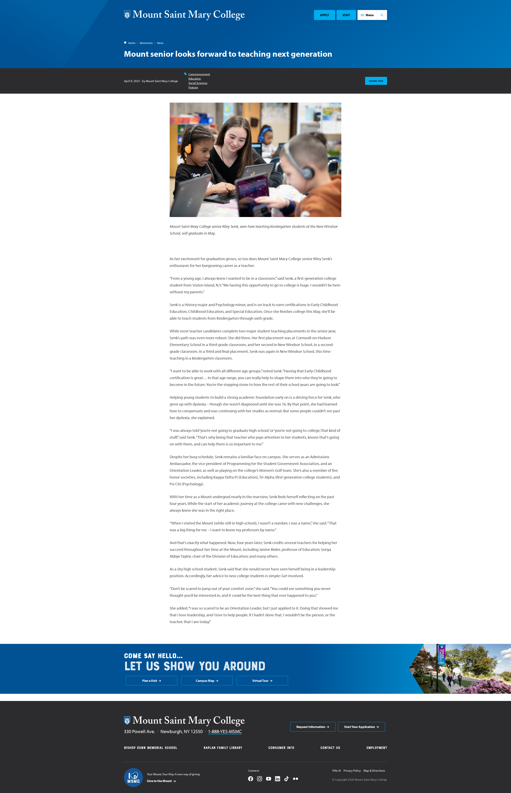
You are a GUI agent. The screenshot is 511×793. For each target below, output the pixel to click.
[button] (367, 15)
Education (194, 78)
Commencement (199, 74)
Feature (193, 87)
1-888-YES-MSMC (225, 731)
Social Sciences (197, 83)
